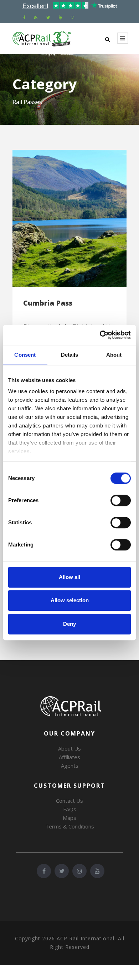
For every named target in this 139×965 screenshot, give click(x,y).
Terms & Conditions (69, 826)
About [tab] (114, 355)
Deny (69, 624)
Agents (69, 765)
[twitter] (48, 17)
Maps (69, 817)
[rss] (35, 17)
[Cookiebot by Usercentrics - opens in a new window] (100, 335)
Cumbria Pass (47, 303)
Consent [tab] (25, 355)
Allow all (69, 577)
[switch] (120, 500)
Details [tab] (69, 355)
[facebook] (24, 17)
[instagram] (72, 17)
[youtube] (60, 17)
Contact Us (69, 800)
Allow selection (70, 600)
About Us (69, 748)
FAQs (69, 809)
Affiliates (69, 757)
